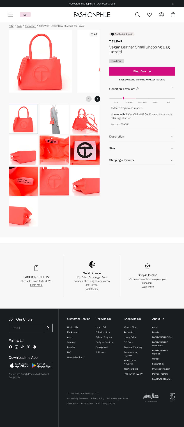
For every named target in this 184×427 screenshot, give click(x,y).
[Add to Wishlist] (93, 34)
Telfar (11, 26)
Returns (71, 347)
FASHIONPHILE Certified (160, 352)
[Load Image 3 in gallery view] (85, 119)
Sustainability (158, 364)
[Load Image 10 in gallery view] (23, 212)
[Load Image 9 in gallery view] (85, 181)
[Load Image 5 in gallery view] (54, 150)
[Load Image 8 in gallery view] (54, 181)
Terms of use (87, 403)
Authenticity (129, 332)
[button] (137, 15)
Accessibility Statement (77, 398)
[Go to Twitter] (28, 347)
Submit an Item (103, 332)
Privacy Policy (97, 398)
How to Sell (101, 327)
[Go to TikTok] (22, 347)
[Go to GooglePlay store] (41, 368)
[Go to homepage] (92, 15)
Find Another (142, 71)
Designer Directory (104, 342)
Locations (156, 332)
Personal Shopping (133, 347)
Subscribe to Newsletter (130, 362)
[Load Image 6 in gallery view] (85, 150)
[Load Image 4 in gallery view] (23, 150)
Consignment (102, 347)
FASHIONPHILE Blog (162, 337)
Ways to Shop (130, 327)
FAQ (69, 352)
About (155, 327)
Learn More (36, 285)
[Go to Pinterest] (34, 347)
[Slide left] (89, 99)
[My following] (149, 15)
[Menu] (10, 15)
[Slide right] (97, 99)
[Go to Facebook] (11, 347)
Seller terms (72, 403)
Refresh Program (104, 337)
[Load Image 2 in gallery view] (54, 119)
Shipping (71, 342)
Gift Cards (128, 342)
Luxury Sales (130, 337)
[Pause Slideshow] (173, 3)
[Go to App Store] (20, 368)
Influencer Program (161, 369)
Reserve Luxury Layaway (131, 354)
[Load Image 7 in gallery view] (23, 181)
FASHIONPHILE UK (161, 379)
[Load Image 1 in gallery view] (23, 119)
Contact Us (72, 327)
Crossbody (30, 26)
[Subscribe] (48, 328)
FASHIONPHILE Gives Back (160, 344)
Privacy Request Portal (117, 398)
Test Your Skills (131, 369)
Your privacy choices (105, 403)
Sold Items (100, 352)
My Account (73, 332)
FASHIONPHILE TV (133, 374)
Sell (25, 14)
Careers (156, 359)
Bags (19, 26)
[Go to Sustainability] (172, 397)
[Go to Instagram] (17, 347)
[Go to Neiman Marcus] (151, 397)
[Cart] (173, 15)
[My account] (161, 15)
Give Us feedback (75, 357)
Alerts (69, 337)
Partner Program (160, 374)
